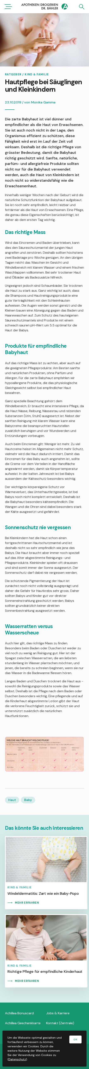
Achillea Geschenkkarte (23, 1023)
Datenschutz (17, 1059)
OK (75, 1039)
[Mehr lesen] (46, 872)
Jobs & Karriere (58, 1013)
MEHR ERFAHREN (27, 902)
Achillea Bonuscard (19, 1013)
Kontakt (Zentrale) (60, 1023)
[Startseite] (44, 7)
